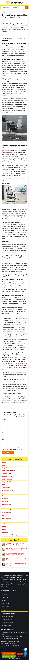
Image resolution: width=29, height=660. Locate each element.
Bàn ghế (4, 462)
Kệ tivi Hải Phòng (6, 504)
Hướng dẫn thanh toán (7, 616)
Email (3, 439)
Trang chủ (4, 594)
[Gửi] (26, 7)
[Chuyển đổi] (27, 482)
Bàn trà (4, 484)
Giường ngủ (5, 498)
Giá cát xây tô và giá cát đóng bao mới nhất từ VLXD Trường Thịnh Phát (16, 549)
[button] (2, 3)
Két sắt (3, 507)
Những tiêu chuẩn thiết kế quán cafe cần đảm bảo (16, 559)
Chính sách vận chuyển (8, 613)
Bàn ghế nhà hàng (7, 476)
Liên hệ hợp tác (5, 603)
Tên (2, 432)
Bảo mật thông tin (6, 625)
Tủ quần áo (5, 532)
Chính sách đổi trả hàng (7, 622)
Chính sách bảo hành (7, 619)
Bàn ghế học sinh (6, 473)
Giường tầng (5, 501)
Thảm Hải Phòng (6, 518)
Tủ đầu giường (6, 524)
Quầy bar (4, 515)
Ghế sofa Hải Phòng (7, 490)
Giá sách (4, 496)
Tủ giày (4, 526)
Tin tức (3, 12)
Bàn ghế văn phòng (7, 482)
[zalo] (25, 650)
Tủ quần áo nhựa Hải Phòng (9, 535)
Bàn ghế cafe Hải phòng (8, 470)
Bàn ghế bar (5, 468)
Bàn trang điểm (6, 487)
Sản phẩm (4, 600)
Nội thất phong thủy (7, 510)
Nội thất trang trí (6, 512)
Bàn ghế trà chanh (7, 479)
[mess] (25, 654)
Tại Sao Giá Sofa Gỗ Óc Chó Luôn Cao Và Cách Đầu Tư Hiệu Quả (16, 544)
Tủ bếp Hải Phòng (6, 521)
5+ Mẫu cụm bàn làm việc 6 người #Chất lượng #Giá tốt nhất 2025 (15, 554)
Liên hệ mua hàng (6, 606)
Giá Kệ (3, 493)
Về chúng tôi (5, 597)
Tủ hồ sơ (4, 529)
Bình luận (4, 419)
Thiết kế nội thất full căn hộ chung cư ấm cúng (16, 564)
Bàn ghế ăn (5, 465)
